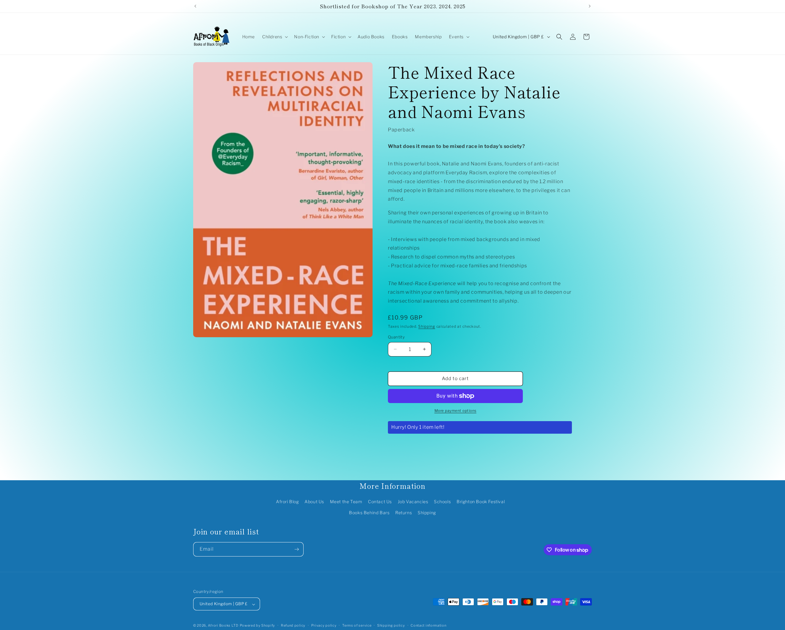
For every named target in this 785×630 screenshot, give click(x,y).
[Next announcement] (589, 6)
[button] (274, 36)
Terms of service (356, 625)
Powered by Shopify (257, 626)
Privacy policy (324, 625)
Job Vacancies (413, 501)
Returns (403, 512)
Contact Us (380, 501)
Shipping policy (391, 625)
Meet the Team (346, 501)
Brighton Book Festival (481, 501)
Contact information (428, 625)
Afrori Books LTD (223, 626)
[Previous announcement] (195, 6)
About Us (314, 501)
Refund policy (293, 625)
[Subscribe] (296, 549)
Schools (442, 501)
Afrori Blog (287, 501)
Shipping (426, 326)
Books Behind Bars (369, 512)
